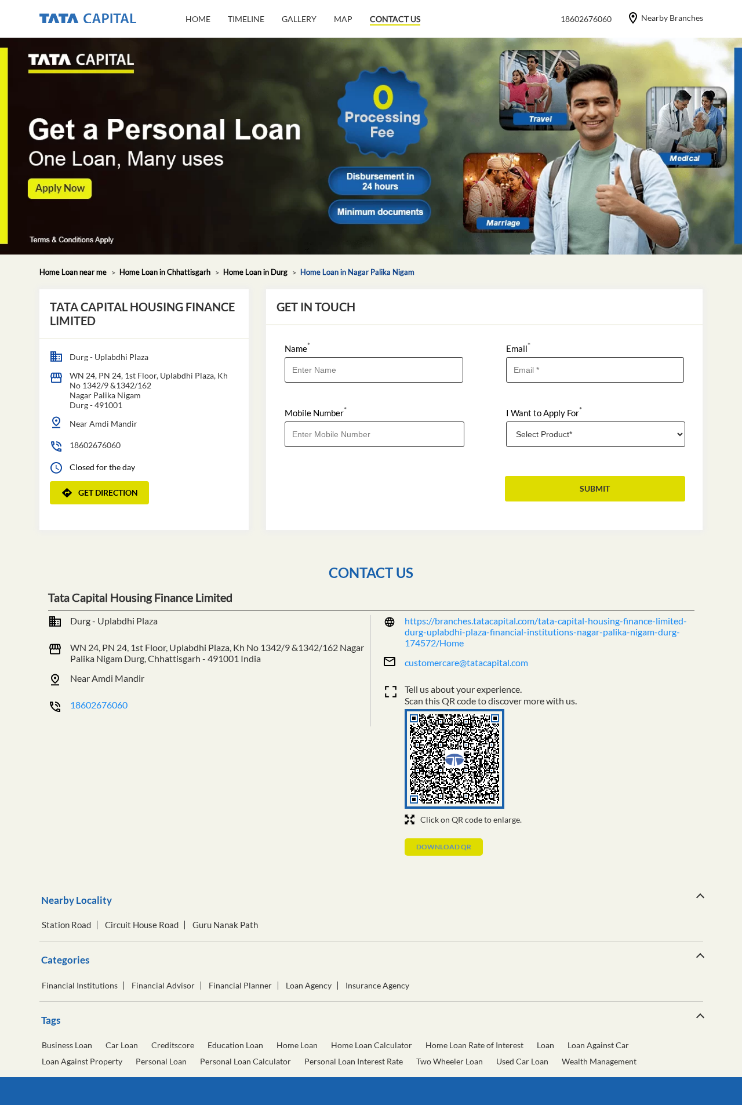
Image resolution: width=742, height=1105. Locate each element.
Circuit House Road (142, 925)
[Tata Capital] (87, 19)
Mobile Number (316, 412)
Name (297, 347)
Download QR (443, 846)
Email (518, 347)
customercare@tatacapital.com (466, 662)
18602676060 (95, 445)
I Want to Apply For (544, 412)
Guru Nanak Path (225, 925)
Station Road (66, 925)
